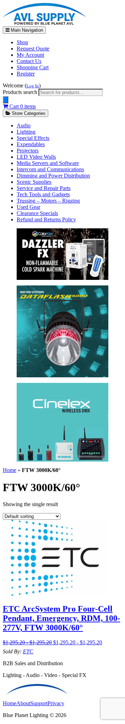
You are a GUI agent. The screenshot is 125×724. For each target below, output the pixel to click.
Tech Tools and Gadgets (43, 194)
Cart (22, 106)
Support (39, 703)
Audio (24, 125)
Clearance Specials (37, 213)
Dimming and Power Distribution (53, 176)
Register (26, 74)
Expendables (31, 144)
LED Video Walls (36, 157)
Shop (22, 42)
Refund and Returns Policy (46, 219)
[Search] (5, 99)
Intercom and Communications (50, 169)
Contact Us (29, 61)
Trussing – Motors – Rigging (48, 201)
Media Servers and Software (48, 163)
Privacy (56, 703)
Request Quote (33, 49)
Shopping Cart (33, 67)
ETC (28, 651)
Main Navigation (26, 30)
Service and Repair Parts (43, 188)
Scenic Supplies (34, 182)
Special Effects (33, 138)
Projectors (28, 151)
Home (9, 470)
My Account (30, 55)
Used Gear (28, 207)
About (23, 703)
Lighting (26, 132)
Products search (21, 92)
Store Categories (27, 113)
